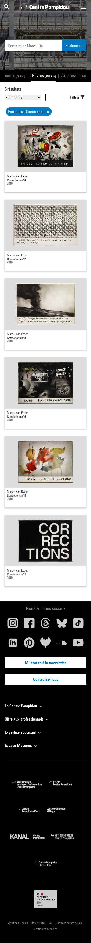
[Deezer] (45, 644)
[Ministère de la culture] (45, 899)
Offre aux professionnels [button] (24, 719)
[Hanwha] (46, 867)
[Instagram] (13, 625)
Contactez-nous (45, 679)
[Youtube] (78, 644)
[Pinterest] (29, 644)
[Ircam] (64, 786)
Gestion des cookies (45, 929)
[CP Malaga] (59, 813)
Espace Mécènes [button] (19, 745)
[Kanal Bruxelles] (30, 840)
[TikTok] (78, 625)
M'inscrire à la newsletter (45, 662)
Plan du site (38, 923)
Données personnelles (69, 923)
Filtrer (75, 97)
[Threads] (45, 625)
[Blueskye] (62, 625)
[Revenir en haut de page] (80, 932)
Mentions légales (17, 923)
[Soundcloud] (62, 644)
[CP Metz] (33, 813)
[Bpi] (30, 786)
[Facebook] (29, 625)
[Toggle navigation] (83, 7)
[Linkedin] (13, 644)
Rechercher (74, 45)
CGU (50, 923)
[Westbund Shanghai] (66, 840)
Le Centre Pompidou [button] (21, 705)
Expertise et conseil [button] (21, 732)
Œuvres (43, 75)
